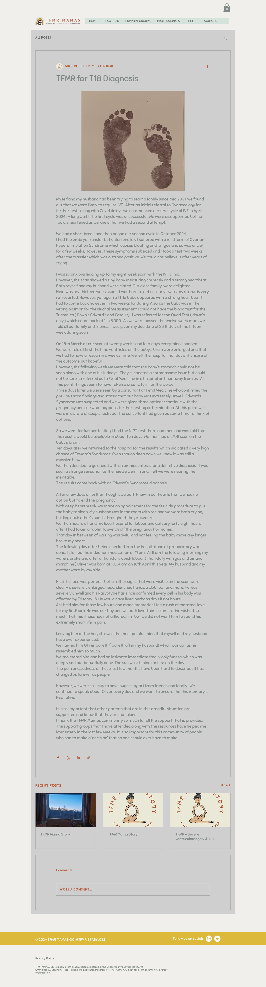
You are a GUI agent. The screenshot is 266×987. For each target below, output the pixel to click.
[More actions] (207, 66)
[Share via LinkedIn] (78, 758)
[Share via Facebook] (58, 758)
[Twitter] (217, 939)
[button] (226, 7)
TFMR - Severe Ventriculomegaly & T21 (194, 836)
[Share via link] (89, 758)
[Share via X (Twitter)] (68, 758)
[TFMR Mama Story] (66, 810)
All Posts (43, 37)
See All (225, 785)
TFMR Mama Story (55, 834)
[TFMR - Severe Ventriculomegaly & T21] (200, 810)
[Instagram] (209, 939)
